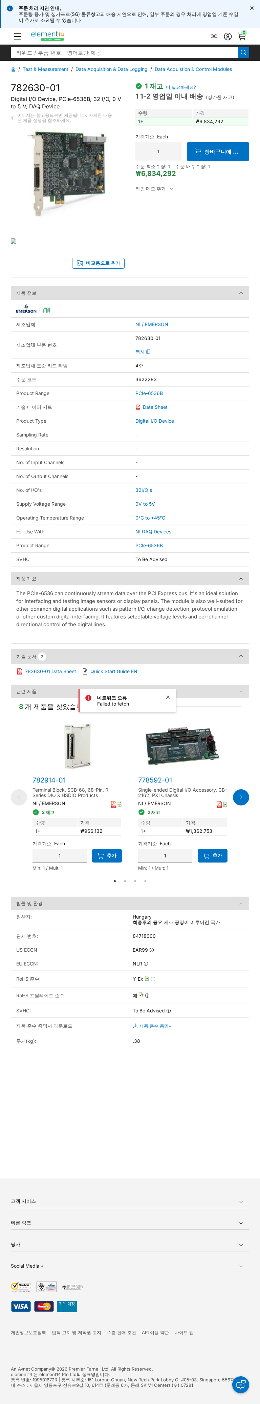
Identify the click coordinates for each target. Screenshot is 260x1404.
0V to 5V (145, 504)
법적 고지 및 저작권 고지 (76, 1332)
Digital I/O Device (154, 421)
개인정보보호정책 (28, 1332)
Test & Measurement (45, 69)
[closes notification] (252, 8)
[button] (18, 36)
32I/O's (143, 490)
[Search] (243, 52)
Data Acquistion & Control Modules (193, 69)
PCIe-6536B (149, 393)
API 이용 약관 (155, 1332)
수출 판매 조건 (121, 1332)
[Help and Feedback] (240, 1384)
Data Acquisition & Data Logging (111, 69)
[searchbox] (124, 52)
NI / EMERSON (151, 324)
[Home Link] (60, 36)
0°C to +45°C (150, 518)
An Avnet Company (31, 1369)
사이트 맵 (184, 1332)
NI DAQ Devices (153, 531)
